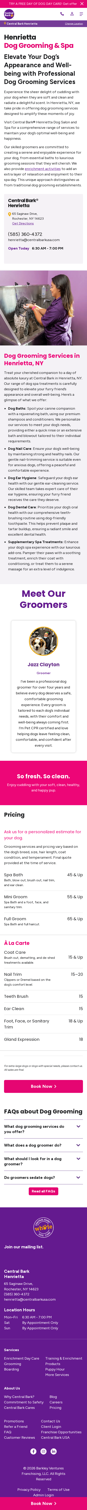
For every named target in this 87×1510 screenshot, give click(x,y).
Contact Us (50, 1421)
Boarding (11, 1369)
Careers (56, 1402)
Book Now (41, 1503)
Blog (53, 1397)
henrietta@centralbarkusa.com (34, 240)
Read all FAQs (43, 1191)
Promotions (14, 1421)
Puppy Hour (55, 1369)
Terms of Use (58, 1489)
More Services (57, 1375)
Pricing (55, 1407)
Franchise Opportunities (61, 1432)
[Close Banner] (82, 3)
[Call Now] (62, 14)
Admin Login (43, 1495)
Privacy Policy (28, 1489)
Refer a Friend (15, 1426)
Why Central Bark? (19, 1397)
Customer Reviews (19, 1437)
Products (52, 1364)
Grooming (12, 1364)
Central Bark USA (55, 1437)
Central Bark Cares (19, 1407)
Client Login (51, 1426)
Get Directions (23, 223)
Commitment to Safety (24, 1402)
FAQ (7, 1432)
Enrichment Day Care (21, 1358)
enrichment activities (43, 169)
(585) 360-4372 (25, 234)
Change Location (74, 23)
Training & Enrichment (63, 1358)
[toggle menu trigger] (80, 14)
